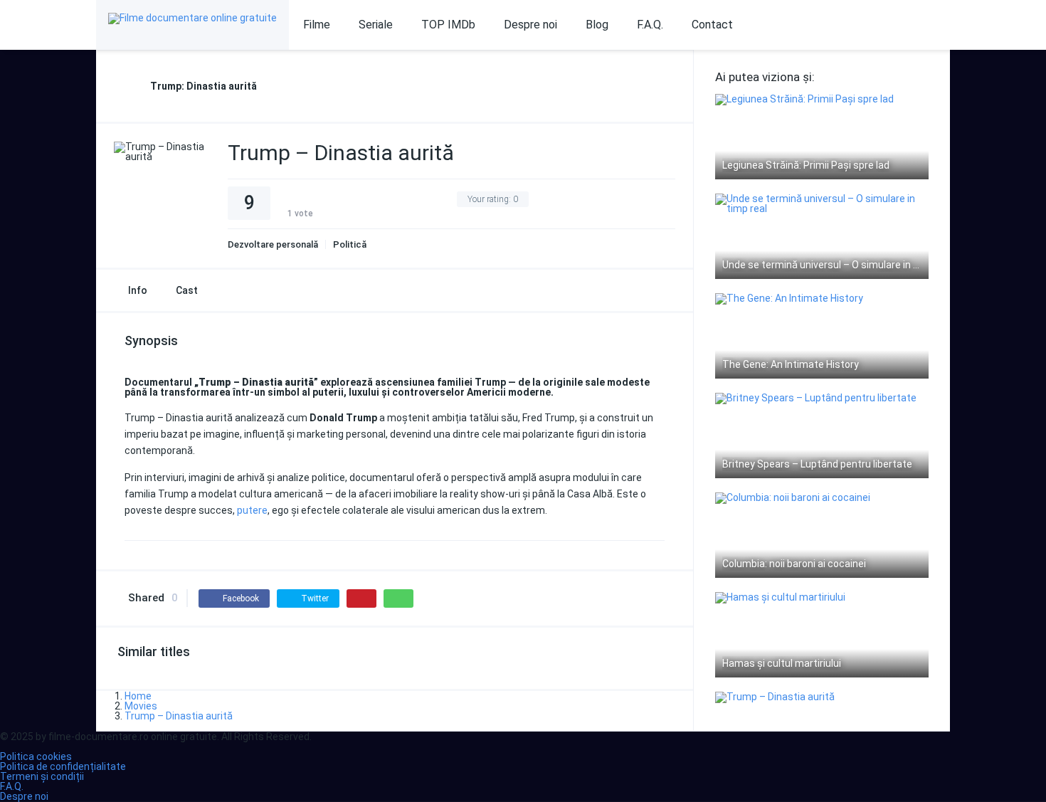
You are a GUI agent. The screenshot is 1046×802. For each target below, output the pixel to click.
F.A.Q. (650, 24)
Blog (597, 24)
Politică (349, 244)
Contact (712, 24)
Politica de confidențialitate (63, 766)
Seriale (376, 24)
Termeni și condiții (42, 776)
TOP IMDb (448, 24)
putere (252, 510)
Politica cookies (36, 756)
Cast (187, 290)
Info (137, 290)
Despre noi (530, 24)
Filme (316, 24)
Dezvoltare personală (273, 244)
